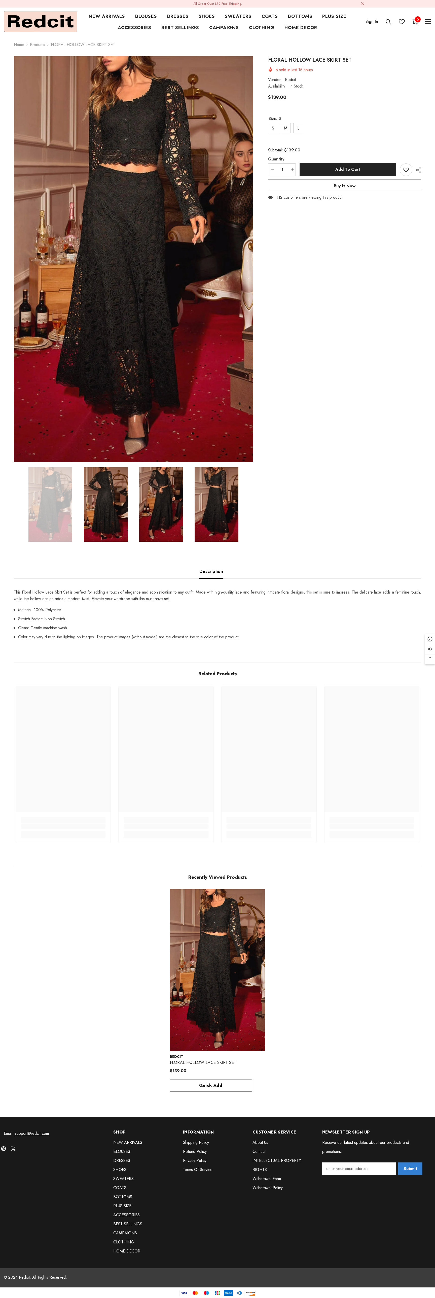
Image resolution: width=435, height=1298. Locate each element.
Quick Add (211, 1085)
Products (37, 45)
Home (19, 45)
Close (362, 4)
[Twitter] (13, 1149)
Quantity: (276, 159)
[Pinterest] (4, 1149)
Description (211, 571)
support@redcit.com (32, 1133)
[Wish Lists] (402, 22)
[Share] (416, 170)
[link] (63, 826)
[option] (133, 259)
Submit (410, 1168)
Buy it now (344, 186)
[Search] (388, 21)
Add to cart (347, 169)
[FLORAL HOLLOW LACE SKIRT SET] (217, 970)
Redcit (290, 79)
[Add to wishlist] (406, 169)
